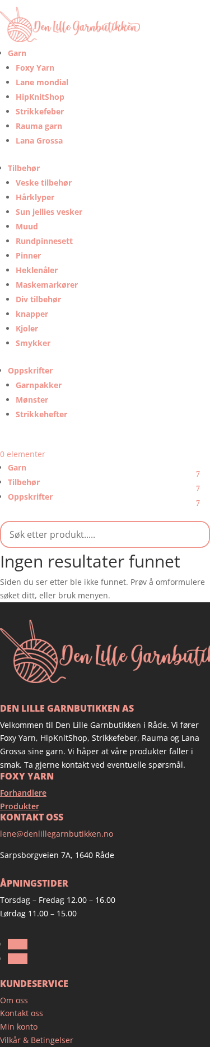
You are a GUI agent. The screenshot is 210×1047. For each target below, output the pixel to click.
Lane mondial (42, 82)
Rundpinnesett (44, 241)
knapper (32, 313)
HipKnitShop (40, 96)
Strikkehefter (41, 414)
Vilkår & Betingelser (36, 1040)
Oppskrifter (30, 370)
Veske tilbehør (44, 182)
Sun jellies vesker (49, 211)
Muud (27, 226)
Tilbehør (24, 168)
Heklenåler (37, 270)
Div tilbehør (38, 299)
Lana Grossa (39, 140)
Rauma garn (39, 126)
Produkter (19, 806)
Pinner (28, 255)
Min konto (19, 1026)
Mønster (32, 399)
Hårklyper (35, 197)
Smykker (33, 343)
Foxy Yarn (35, 67)
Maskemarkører (47, 284)
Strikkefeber (40, 111)
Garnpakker (39, 385)
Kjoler (27, 328)
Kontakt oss (21, 1013)
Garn (17, 53)
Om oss (14, 1000)
